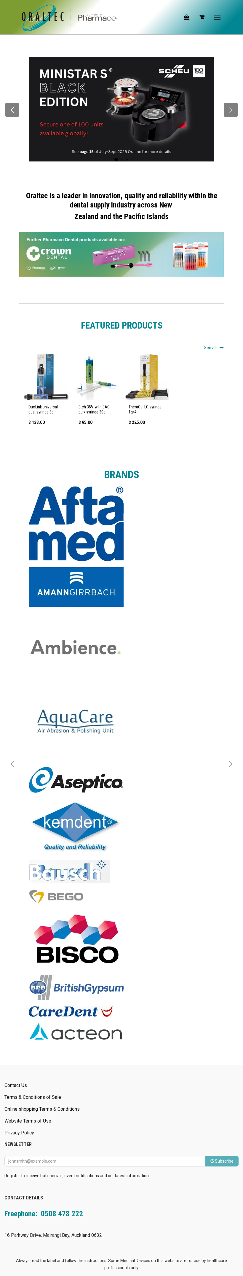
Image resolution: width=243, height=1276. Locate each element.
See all (210, 347)
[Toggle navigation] (217, 17)
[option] (121, 392)
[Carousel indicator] (116, 159)
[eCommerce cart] (201, 17)
